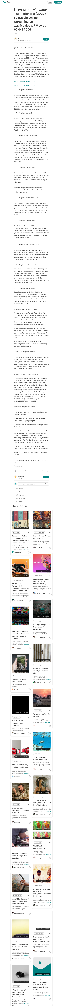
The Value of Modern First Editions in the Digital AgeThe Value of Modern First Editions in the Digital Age (20, 539)
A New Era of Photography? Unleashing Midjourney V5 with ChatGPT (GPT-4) (20, 587)
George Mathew (39, 548)
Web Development (39, 532)
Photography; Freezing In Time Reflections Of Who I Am (20, 947)
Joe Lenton (17, 822)
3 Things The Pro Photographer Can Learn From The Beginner (42, 803)
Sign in (50, 2)
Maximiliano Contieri (19, 733)
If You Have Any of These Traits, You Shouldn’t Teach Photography (19, 993)
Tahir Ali (16, 689)
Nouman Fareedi (18, 600)
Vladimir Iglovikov (40, 858)
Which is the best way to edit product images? (20, 766)
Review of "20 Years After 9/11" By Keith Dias (40, 671)
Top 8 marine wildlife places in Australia (40, 758)
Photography (19, 466)
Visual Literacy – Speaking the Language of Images (20, 810)
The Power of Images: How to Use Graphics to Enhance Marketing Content (20, 635)
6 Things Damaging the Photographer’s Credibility (41, 627)
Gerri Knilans (17, 648)
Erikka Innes (38, 999)
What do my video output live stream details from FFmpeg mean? (40, 986)
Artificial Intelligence (18, 580)
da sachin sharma (40, 593)
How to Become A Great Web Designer (42, 537)
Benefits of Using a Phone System (19, 680)
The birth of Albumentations (39, 847)
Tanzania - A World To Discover (41, 715)
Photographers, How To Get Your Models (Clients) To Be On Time (41, 939)
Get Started (58, 2)
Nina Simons (38, 726)
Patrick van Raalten (19, 958)
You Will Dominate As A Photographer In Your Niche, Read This (20, 901)
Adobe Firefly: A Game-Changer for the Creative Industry (41, 581)
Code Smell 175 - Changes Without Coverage (18, 723)
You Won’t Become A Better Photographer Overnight (19, 856)
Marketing (15, 628)
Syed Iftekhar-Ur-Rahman (42, 682)
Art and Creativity (39, 575)
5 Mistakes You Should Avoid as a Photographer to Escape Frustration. (42, 892)
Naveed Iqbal (17, 552)
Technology (16, 675)
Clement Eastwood (40, 637)
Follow (45, 39)
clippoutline (17, 776)
